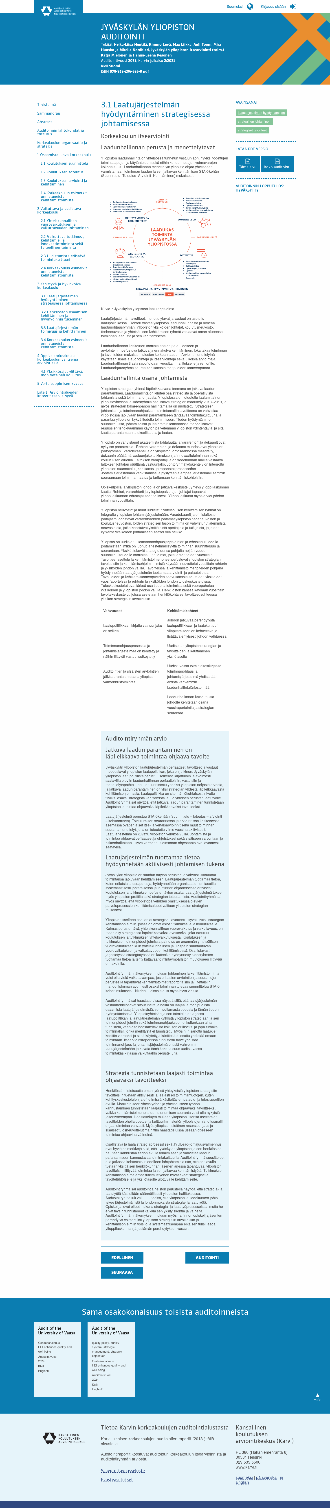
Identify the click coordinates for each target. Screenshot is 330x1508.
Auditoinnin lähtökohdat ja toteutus (60, 132)
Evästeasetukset (117, 1480)
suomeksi (244, 1477)
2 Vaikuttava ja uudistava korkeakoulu (59, 210)
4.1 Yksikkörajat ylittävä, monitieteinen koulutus (62, 373)
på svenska (266, 1477)
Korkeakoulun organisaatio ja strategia (62, 144)
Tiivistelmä (46, 105)
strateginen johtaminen (254, 121)
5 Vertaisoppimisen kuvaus (60, 384)
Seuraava (122, 1273)
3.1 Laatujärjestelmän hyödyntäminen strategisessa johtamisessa (64, 300)
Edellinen (122, 1258)
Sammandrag (48, 113)
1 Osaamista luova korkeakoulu (64, 155)
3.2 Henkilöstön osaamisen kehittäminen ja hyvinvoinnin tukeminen (64, 316)
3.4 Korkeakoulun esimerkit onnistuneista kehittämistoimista (64, 343)
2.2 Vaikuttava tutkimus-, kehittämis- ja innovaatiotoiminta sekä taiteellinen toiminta (62, 242)
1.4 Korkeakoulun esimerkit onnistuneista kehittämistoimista (64, 197)
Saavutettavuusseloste (123, 1471)
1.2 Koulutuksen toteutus (62, 172)
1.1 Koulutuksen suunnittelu (64, 164)
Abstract (44, 122)
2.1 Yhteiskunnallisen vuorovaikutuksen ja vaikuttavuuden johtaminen (65, 224)
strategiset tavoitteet (252, 130)
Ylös (317, 1396)
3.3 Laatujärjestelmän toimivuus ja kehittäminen (63, 329)
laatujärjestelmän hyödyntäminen (261, 112)
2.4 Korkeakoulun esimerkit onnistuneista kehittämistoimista (64, 272)
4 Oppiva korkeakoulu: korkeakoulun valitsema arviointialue (57, 359)
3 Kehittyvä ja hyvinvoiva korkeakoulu (59, 286)
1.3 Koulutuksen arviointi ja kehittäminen (64, 182)
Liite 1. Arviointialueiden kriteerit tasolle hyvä (58, 394)
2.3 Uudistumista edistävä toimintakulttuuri (63, 258)
